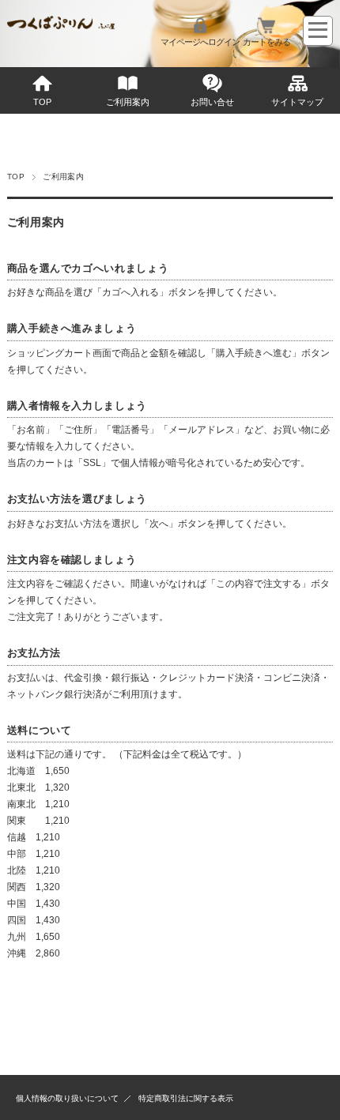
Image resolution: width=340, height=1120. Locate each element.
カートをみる (266, 42)
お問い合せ (212, 102)
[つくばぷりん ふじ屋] (61, 25)
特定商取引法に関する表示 (185, 1098)
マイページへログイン (200, 42)
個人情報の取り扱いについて (67, 1098)
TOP (42, 102)
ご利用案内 (127, 102)
